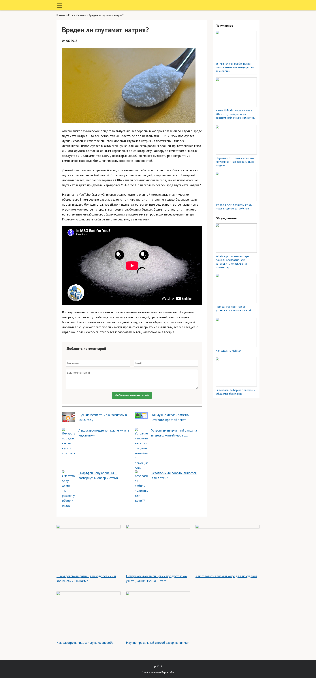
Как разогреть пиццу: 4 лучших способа (85, 642)
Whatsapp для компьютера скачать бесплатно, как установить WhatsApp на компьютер (232, 261)
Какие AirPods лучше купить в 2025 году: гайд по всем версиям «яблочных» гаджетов (235, 113)
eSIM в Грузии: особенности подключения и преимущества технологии (235, 67)
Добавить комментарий (132, 395)
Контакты (156, 672)
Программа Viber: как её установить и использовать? (233, 308)
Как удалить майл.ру (228, 350)
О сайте (146, 672)
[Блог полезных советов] (158, 5)
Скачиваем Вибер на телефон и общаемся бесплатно (235, 391)
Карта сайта (167, 672)
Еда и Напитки (77, 15)
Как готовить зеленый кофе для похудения (226, 576)
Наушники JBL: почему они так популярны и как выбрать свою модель (235, 161)
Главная (61, 15)
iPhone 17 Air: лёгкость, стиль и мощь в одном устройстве (235, 206)
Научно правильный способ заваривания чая (157, 642)
